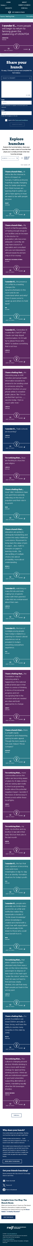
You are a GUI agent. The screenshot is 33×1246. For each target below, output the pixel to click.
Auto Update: (25, 165)
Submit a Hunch (24, 5)
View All (24, 8)
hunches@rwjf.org (12, 1233)
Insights (8, 8)
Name (2, 99)
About (24, 2)
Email (3, 110)
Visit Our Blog (8, 1217)
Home (9, 2)
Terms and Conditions (21, 120)
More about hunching (12, 1161)
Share (26, 49)
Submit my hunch (17, 124)
